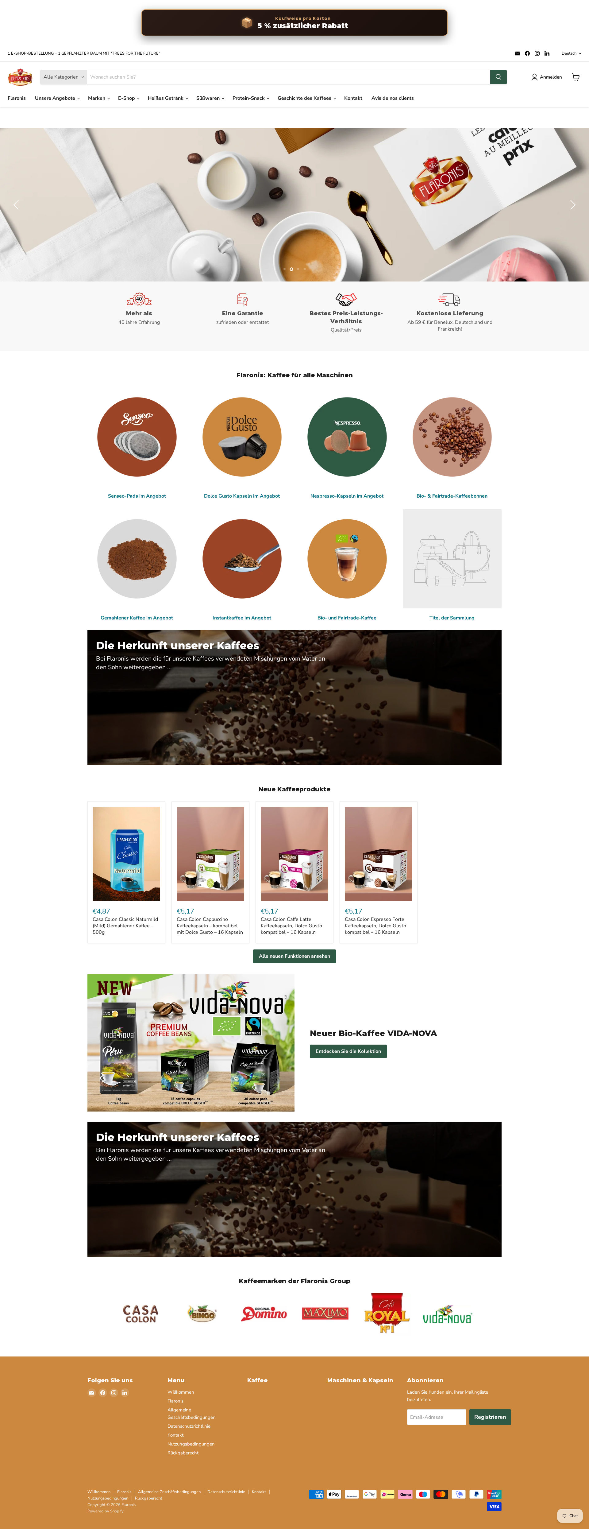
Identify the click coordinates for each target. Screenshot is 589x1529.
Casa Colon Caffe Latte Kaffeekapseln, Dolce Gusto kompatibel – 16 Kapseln (291, 926)
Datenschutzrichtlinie (188, 1426)
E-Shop (127, 98)
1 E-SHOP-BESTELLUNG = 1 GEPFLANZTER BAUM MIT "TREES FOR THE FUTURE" (84, 53)
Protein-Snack (249, 98)
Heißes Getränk (166, 98)
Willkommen (180, 1392)
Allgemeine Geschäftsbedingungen (169, 1492)
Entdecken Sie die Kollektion (348, 1051)
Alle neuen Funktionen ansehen (294, 956)
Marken (97, 98)
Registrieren (490, 1417)
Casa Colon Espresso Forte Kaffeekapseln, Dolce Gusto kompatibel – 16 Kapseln (375, 926)
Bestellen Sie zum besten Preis (504, 221)
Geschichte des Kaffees (305, 98)
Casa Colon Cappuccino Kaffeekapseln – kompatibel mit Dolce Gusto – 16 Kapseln (210, 926)
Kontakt (353, 98)
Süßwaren (208, 98)
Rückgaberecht (182, 1453)
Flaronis (17, 98)
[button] (17, 205)
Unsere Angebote (55, 98)
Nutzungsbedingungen (191, 1444)
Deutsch (569, 53)
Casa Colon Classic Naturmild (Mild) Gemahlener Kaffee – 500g (125, 926)
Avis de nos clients (392, 98)
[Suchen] (498, 77)
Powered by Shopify (105, 1511)
